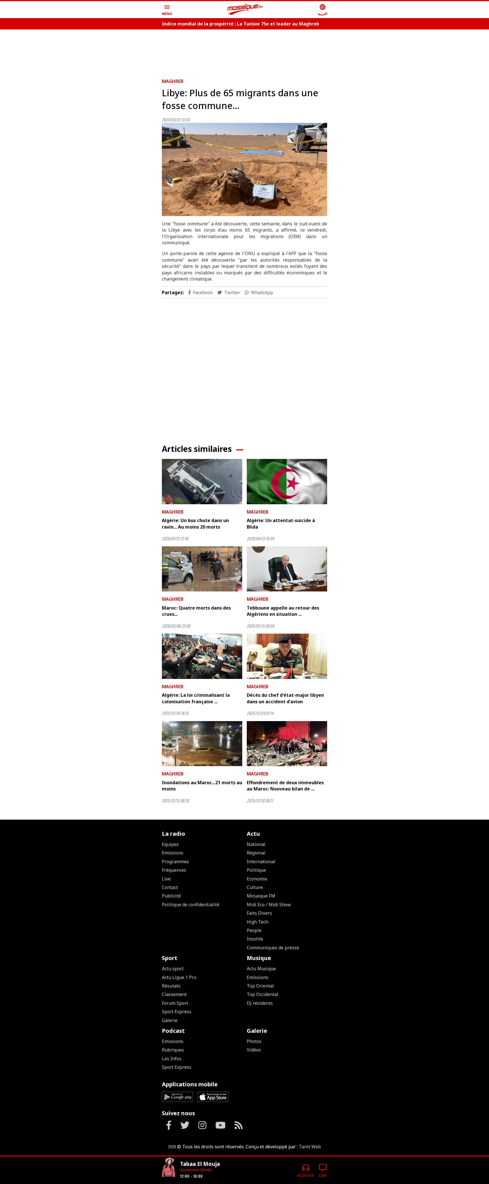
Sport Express (176, 1011)
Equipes (170, 844)
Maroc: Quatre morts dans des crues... (196, 611)
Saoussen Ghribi (196, 1169)
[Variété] (168, 1168)
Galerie (169, 1020)
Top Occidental (262, 994)
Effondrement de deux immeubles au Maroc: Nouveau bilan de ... (285, 785)
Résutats (171, 986)
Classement (174, 994)
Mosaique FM (261, 896)
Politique (256, 870)
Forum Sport (175, 1003)
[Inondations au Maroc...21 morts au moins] (202, 743)
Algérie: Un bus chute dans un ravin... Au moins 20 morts (195, 523)
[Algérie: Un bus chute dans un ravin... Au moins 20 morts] (202, 481)
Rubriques (173, 1050)
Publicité (171, 896)
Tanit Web (310, 1147)
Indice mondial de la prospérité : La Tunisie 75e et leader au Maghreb (240, 24)
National (256, 844)
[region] (244, 52)
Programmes (175, 861)
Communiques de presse (273, 947)
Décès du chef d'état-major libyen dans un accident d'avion (285, 698)
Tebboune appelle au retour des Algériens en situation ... (283, 611)
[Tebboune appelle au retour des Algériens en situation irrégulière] (287, 569)
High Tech (257, 922)
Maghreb (172, 81)
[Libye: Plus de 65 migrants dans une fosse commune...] (244, 169)
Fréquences (174, 870)
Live (166, 879)
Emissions (172, 853)
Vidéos (254, 1050)
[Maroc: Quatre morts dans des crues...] (202, 569)
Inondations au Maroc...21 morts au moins (202, 785)
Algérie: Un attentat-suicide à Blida (281, 523)
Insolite (255, 939)
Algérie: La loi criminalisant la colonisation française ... (196, 698)
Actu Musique (261, 968)
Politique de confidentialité (190, 904)
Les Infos (171, 1058)
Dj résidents (260, 1003)
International (261, 861)
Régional (256, 853)
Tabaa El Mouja (200, 1163)
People (254, 930)
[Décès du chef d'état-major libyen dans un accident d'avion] (287, 656)
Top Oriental (260, 986)
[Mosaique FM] (245, 10)
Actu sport (173, 968)
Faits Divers (259, 913)
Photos (254, 1041)
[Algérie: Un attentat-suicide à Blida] (287, 481)
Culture (255, 887)
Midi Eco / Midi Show (269, 904)
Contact (170, 887)
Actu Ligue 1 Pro (179, 977)
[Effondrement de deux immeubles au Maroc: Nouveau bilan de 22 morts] (287, 743)
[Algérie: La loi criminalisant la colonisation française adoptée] (202, 656)
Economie (257, 879)
